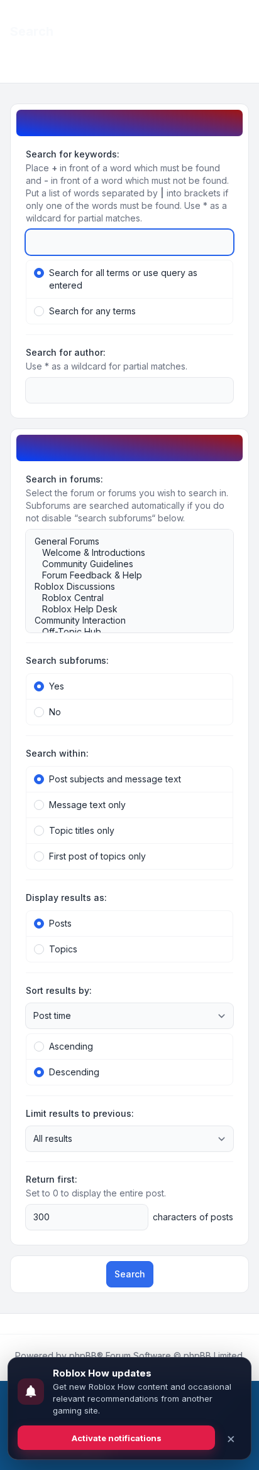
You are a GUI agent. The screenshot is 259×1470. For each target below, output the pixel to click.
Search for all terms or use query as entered (123, 278)
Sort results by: (59, 990)
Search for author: (66, 352)
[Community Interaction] (123, 620)
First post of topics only (97, 856)
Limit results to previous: (80, 1113)
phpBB (83, 1355)
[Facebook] (12, 1323)
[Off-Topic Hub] (123, 631)
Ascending (71, 1046)
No (55, 711)
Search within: (57, 753)
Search (129, 1274)
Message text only (87, 804)
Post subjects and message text (115, 779)
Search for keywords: (72, 154)
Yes (56, 686)
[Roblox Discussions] (123, 586)
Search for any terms (92, 311)
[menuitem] (229, 20)
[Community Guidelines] (123, 564)
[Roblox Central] (123, 598)
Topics (63, 949)
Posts (60, 923)
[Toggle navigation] (244, 20)
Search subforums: (67, 660)
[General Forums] (123, 541)
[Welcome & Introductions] (123, 552)
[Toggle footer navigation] (244, 1324)
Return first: (51, 1179)
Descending (74, 1072)
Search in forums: (64, 479)
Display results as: (66, 897)
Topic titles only (81, 830)
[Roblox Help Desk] (123, 609)
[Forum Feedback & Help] (123, 575)
